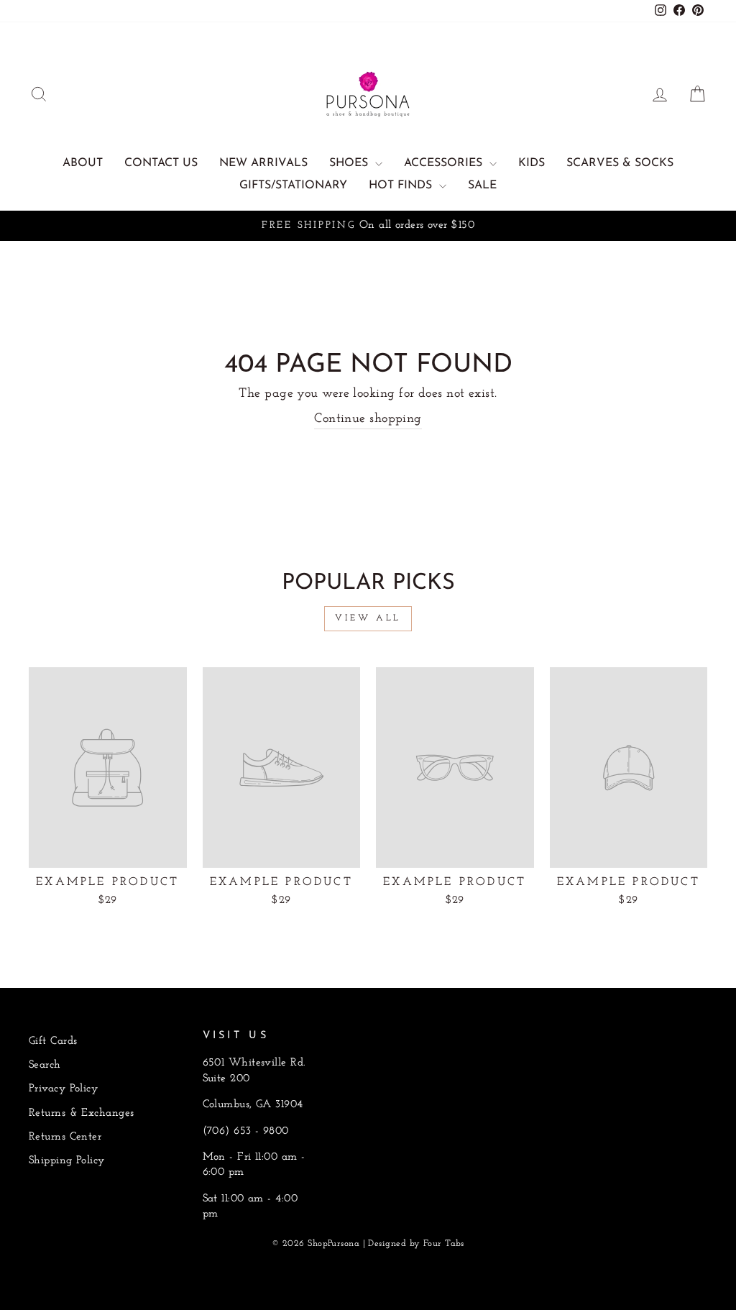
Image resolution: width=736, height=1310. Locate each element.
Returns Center (65, 1137)
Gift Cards (53, 1041)
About (83, 163)
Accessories (445, 163)
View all (368, 618)
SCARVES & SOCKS (619, 163)
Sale (482, 185)
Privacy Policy (63, 1089)
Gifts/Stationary (293, 185)
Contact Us (161, 163)
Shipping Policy (67, 1160)
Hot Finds (402, 185)
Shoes (350, 163)
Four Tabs (443, 1244)
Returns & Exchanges (81, 1113)
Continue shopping (368, 419)
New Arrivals (263, 163)
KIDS (531, 163)
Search (45, 1065)
